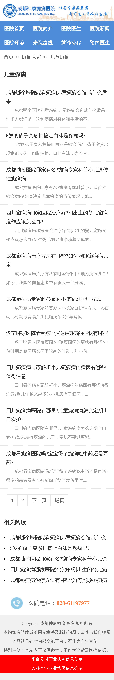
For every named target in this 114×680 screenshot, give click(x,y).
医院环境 (14, 42)
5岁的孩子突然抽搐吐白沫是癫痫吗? (50, 548)
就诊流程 (71, 42)
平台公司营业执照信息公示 (57, 659)
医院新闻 (100, 28)
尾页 (59, 500)
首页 (9, 57)
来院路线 (43, 42)
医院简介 (43, 28)
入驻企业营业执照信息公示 (57, 668)
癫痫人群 (32, 57)
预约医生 (100, 42)
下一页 (39, 500)
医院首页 (14, 28)
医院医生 (71, 28)
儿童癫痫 (60, 57)
